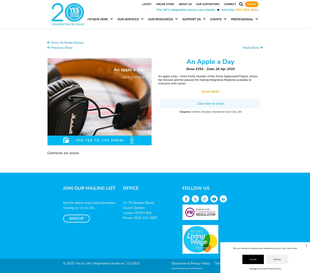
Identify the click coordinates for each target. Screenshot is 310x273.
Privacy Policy (274, 268)
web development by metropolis (187, 268)
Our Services (128, 19)
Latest (147, 4)
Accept (253, 259)
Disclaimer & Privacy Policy (191, 263)
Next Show (251, 48)
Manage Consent (258, 268)
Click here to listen (210, 103)
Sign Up (76, 218)
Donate (251, 4)
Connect (230, 4)
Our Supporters (207, 4)
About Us (185, 4)
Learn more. (291, 248)
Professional (242, 19)
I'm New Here (98, 19)
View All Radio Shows (67, 42)
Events (216, 19)
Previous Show (61, 48)
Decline (277, 259)
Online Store (165, 4)
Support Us (191, 19)
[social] (186, 199)
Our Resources (160, 19)
